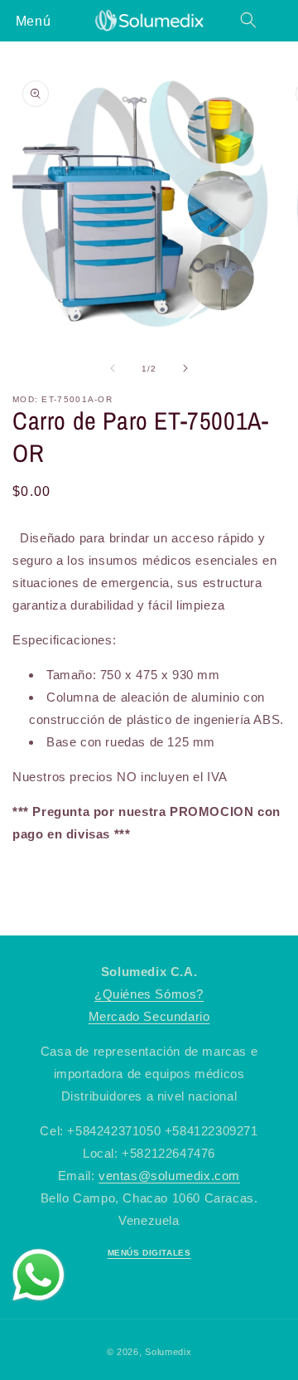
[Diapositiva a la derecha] (185, 368)
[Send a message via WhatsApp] (38, 1275)
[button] (33, 20)
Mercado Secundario (149, 1016)
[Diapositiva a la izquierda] (112, 368)
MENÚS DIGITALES (149, 1252)
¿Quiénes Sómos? (149, 994)
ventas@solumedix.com (169, 1176)
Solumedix (168, 1352)
